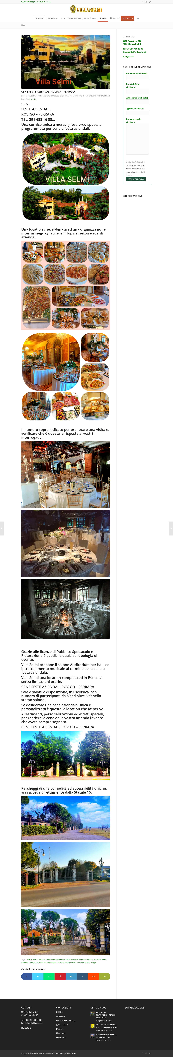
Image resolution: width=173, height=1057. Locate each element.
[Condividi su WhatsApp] (49, 976)
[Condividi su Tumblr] (82, 976)
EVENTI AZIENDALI (81, 96)
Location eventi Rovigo (86, 963)
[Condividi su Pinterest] (60, 976)
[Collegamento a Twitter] (150, 2)
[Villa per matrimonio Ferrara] (65, 62)
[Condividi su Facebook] (26, 976)
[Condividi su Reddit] (93, 976)
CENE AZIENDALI (63, 96)
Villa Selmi (32, 99)
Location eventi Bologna (46, 963)
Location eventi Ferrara (66, 963)
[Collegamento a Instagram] (146, 2)
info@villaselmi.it (45, 2)
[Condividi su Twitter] (38, 976)
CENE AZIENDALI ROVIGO (47, 96)
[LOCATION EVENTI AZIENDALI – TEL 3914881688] (2, 528)
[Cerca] (137, 18)
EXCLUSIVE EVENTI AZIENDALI (99, 96)
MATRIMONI (60, 1016)
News (23, 25)
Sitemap (73, 1053)
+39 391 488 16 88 (33, 1020)
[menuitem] (40, 18)
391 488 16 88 (28, 2)
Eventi (72, 96)
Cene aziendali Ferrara (35, 959)
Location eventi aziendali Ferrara (79, 959)
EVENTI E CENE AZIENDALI (65, 1020)
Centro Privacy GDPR (62, 1053)
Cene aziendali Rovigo (55, 959)
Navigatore (26, 1028)
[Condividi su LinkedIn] (71, 976)
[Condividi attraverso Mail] (104, 976)
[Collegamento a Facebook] (142, 2)
